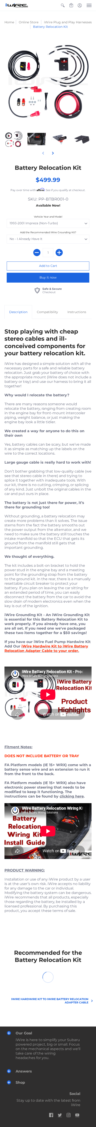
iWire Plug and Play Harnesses (68, 22)
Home (9, 22)
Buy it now (48, 277)
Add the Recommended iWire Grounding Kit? (48, 232)
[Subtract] (36, 252)
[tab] (18, 312)
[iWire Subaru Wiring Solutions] (16, 5)
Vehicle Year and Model (48, 216)
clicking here (72, 796)
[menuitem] (62, 5)
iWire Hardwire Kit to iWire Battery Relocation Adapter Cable (49, 1000)
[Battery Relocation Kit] (13, 139)
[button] (62, 5)
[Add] (59, 252)
